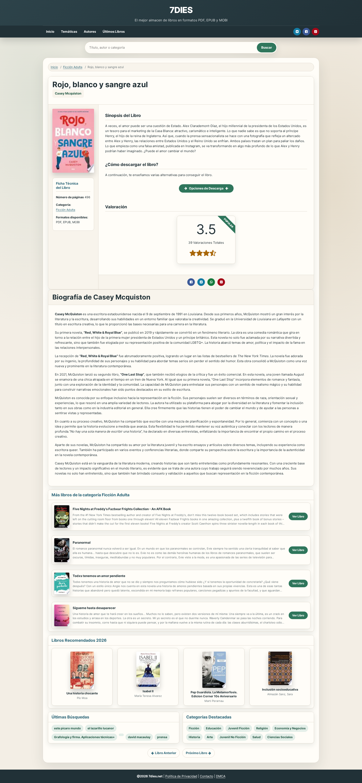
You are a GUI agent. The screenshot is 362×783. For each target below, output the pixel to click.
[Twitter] (297, 31)
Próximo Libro (196, 753)
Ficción (194, 728)
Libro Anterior (165, 753)
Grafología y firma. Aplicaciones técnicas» (84, 737)
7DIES (180, 10)
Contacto (206, 776)
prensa (162, 737)
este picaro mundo (67, 728)
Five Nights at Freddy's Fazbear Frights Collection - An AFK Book (122, 509)
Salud (256, 737)
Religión (262, 728)
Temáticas (69, 32)
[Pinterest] (315, 31)
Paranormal (81, 542)
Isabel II (148, 691)
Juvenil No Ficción (233, 737)
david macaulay (139, 737)
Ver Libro (298, 516)
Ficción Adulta (72, 67)
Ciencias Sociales (280, 737)
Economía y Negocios (290, 728)
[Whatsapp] (211, 282)
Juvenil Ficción (239, 728)
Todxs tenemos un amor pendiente (99, 576)
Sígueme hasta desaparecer (94, 608)
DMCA (220, 776)
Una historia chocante (82, 693)
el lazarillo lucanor (101, 728)
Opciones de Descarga (206, 188)
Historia (194, 737)
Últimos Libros (114, 32)
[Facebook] (306, 31)
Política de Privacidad (181, 776)
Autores (90, 32)
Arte (210, 737)
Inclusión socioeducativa (280, 689)
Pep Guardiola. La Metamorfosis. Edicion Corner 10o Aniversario (214, 694)
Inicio (50, 32)
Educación (213, 728)
